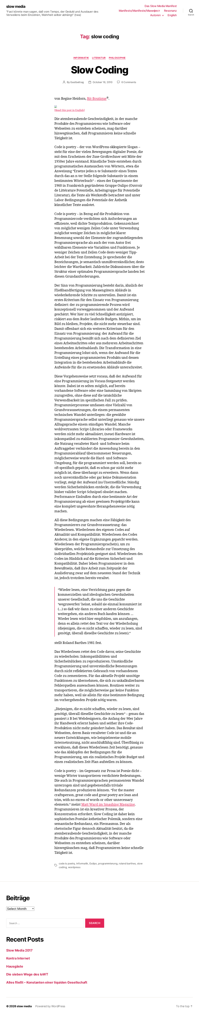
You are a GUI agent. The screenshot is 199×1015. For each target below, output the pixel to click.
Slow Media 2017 (19, 950)
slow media (15, 6)
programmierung (107, 863)
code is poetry (67, 863)
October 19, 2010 (102, 82)
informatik (82, 863)
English (172, 15)
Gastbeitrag (77, 82)
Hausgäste (14, 966)
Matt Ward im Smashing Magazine (108, 804)
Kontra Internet (18, 958)
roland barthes (127, 863)
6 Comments (128, 82)
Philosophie (117, 57)
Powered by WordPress (50, 1006)
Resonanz (170, 10)
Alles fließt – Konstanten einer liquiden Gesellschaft (46, 982)
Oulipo (93, 863)
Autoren (155, 15)
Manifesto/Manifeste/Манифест (139, 10)
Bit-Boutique (96, 99)
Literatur (99, 57)
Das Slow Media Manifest (161, 6)
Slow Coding (99, 70)
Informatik (81, 57)
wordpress (74, 867)
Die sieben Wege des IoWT (27, 974)
